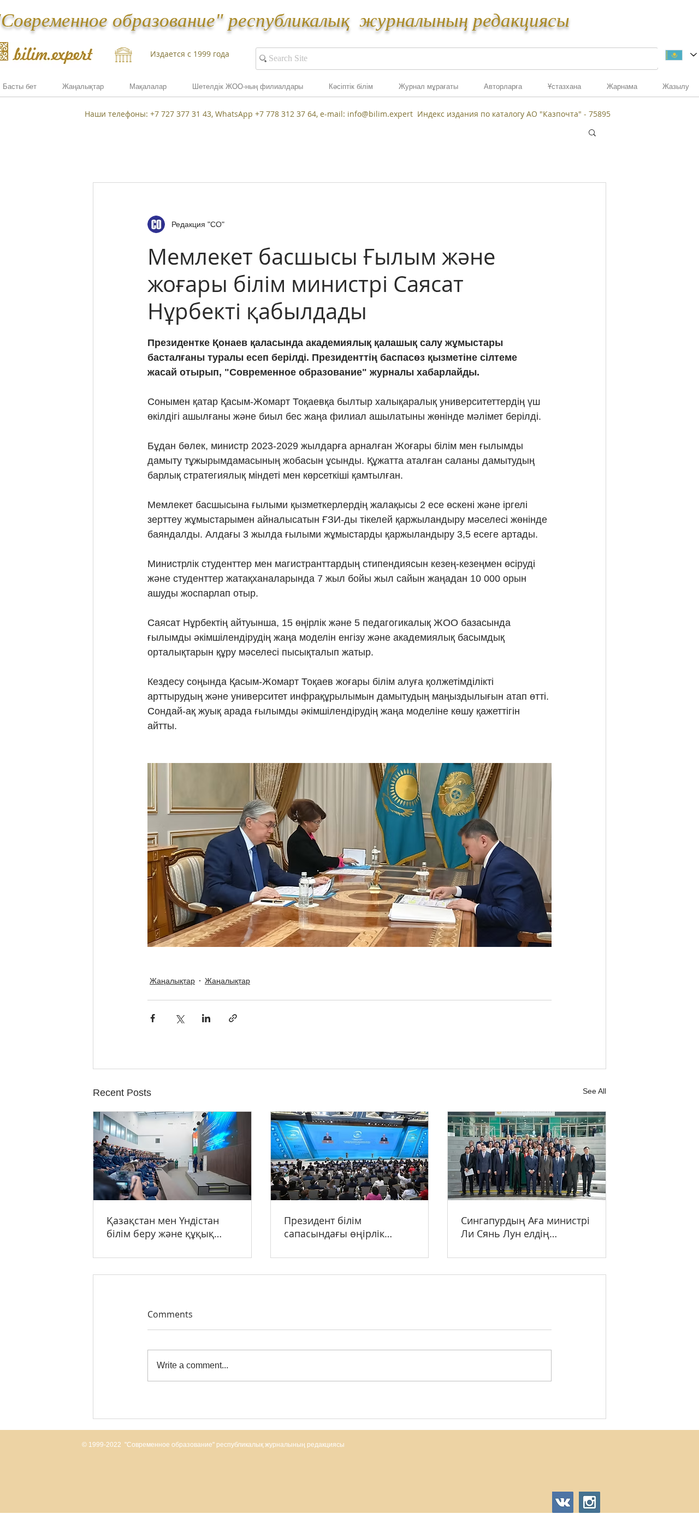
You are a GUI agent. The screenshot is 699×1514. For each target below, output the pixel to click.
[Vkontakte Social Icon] (562, 1502)
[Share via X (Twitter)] (179, 1018)
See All (594, 1091)
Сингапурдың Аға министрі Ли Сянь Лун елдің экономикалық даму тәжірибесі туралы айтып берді (525, 1227)
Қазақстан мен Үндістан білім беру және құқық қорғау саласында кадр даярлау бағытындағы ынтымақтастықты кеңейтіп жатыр (162, 1227)
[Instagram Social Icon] (589, 1502)
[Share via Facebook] (152, 1018)
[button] (622, 90)
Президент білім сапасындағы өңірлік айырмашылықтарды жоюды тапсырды (335, 1227)
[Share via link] (233, 1018)
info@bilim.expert (380, 114)
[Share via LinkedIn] (206, 1018)
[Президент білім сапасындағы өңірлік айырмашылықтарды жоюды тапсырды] (350, 1156)
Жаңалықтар (172, 980)
